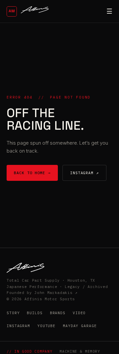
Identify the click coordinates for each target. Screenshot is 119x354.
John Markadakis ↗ (55, 292)
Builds (34, 313)
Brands (57, 313)
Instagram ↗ (84, 172)
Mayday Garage (80, 325)
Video (79, 313)
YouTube (46, 325)
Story (13, 313)
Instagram (18, 325)
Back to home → (32, 172)
